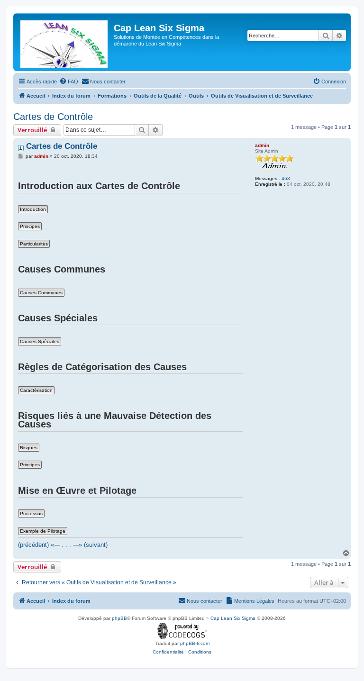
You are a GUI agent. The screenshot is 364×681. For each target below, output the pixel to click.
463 (286, 178)
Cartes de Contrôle (53, 116)
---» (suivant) (90, 544)
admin (262, 145)
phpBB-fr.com (194, 643)
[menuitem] (68, 81)
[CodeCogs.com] (182, 631)
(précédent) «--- (39, 544)
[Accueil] (65, 42)
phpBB (119, 618)
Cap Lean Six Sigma (232, 618)
